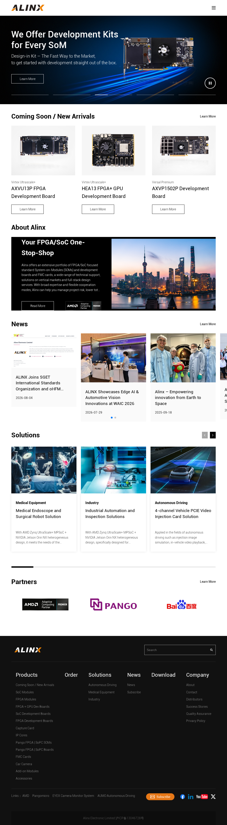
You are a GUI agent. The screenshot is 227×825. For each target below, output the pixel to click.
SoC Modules (25, 692)
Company (197, 675)
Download (163, 675)
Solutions (100, 675)
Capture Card (25, 728)
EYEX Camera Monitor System (73, 796)
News (134, 675)
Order (71, 675)
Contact (191, 692)
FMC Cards (23, 757)
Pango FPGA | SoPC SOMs (34, 742)
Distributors (194, 699)
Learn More (27, 78)
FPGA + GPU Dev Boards (32, 706)
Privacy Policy (195, 721)
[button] (112, 417)
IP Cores (21, 735)
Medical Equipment (101, 692)
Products (27, 675)
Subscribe (134, 692)
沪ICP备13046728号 (129, 818)
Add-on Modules (27, 771)
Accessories (24, 778)
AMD (25, 796)
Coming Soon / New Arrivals (35, 685)
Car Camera (24, 764)
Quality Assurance (198, 714)
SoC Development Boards (33, 714)
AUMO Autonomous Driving (116, 796)
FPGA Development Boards (34, 721)
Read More (37, 306)
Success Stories (197, 706)
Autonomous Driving (102, 685)
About (190, 685)
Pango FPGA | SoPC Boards (35, 749)
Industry (94, 699)
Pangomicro (40, 796)
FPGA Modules (26, 699)
